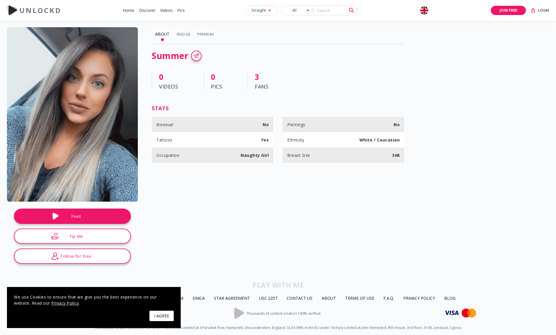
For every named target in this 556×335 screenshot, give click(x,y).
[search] (351, 10)
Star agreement (232, 298)
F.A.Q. (388, 298)
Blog (450, 298)
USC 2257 (268, 298)
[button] (128, 10)
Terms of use (359, 298)
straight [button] (258, 10)
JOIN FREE (508, 10)
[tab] (162, 34)
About (329, 298)
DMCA (199, 298)
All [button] (294, 10)
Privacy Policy (419, 298)
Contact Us (299, 298)
